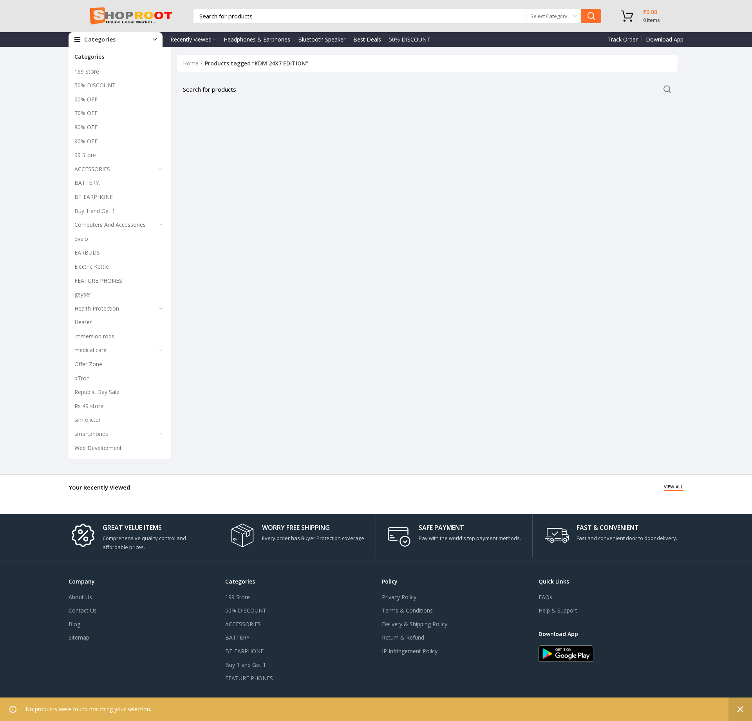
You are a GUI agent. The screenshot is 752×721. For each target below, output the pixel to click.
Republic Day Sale (96, 392)
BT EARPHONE (93, 197)
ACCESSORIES (92, 169)
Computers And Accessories (110, 224)
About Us (80, 597)
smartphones (91, 433)
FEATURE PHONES (98, 280)
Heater (83, 322)
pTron (82, 378)
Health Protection (96, 308)
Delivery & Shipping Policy (414, 624)
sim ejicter (87, 419)
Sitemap (79, 637)
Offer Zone (88, 364)
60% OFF (86, 99)
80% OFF (86, 127)
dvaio (81, 238)
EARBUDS (87, 252)
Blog (74, 624)
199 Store (86, 71)
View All (673, 487)
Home (191, 63)
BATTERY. (87, 182)
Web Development (98, 448)
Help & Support (558, 610)
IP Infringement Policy (409, 651)
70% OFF (86, 113)
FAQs (545, 597)
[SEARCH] (591, 16)
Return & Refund (403, 637)
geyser (82, 294)
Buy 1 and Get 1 (94, 211)
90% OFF (86, 141)
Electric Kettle (91, 266)
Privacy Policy (399, 597)
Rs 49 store (88, 406)
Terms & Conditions (407, 610)
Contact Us (83, 610)
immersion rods (94, 336)
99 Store (85, 155)
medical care (90, 350)
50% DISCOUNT (95, 85)
